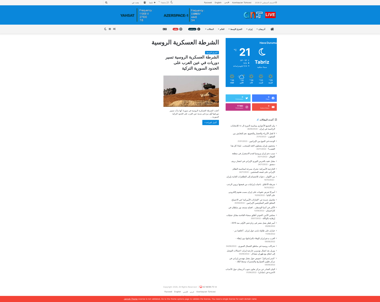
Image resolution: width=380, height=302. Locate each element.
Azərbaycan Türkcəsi (241, 2)
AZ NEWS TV (208, 287)
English (218, 2)
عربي (192, 291)
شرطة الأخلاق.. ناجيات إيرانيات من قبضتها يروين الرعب (251, 184)
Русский (208, 2)
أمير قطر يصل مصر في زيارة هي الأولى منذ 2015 (253, 223)
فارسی (226, 2)
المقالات (210, 29)
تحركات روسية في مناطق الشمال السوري (256, 246)
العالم (222, 29)
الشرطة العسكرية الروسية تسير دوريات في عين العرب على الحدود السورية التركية (192, 63)
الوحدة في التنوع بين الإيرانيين (262, 141)
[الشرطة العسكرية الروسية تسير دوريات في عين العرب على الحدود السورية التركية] (191, 91)
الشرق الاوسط (236, 29)
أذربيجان (261, 29)
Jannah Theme (131, 299)
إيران (250, 29)
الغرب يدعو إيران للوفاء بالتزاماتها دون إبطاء (256, 238)
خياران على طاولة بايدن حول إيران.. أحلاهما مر (254, 230)
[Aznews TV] (260, 15)
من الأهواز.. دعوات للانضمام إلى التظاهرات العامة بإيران (251, 176)
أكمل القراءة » (211, 122)
